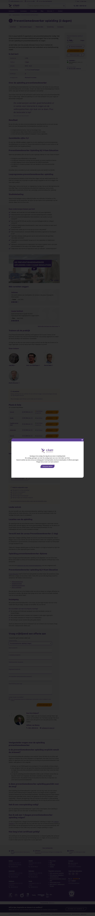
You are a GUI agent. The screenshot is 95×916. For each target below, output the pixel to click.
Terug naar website (47, 466)
